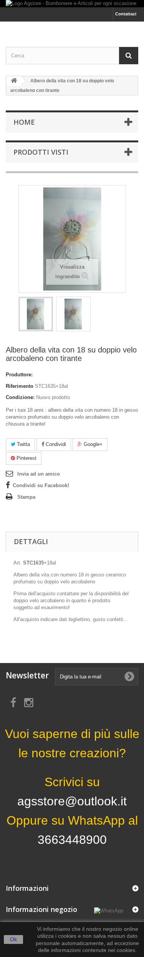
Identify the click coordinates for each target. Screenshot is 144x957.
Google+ (92, 444)
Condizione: (20, 397)
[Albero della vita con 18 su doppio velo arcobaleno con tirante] (36, 314)
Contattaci (125, 14)
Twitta (22, 444)
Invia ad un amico (38, 474)
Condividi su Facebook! (41, 485)
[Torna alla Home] (14, 81)
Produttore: (19, 374)
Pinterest (25, 458)
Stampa (26, 497)
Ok (13, 939)
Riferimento (19, 386)
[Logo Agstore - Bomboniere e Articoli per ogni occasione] (72, 3)
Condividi (55, 444)
